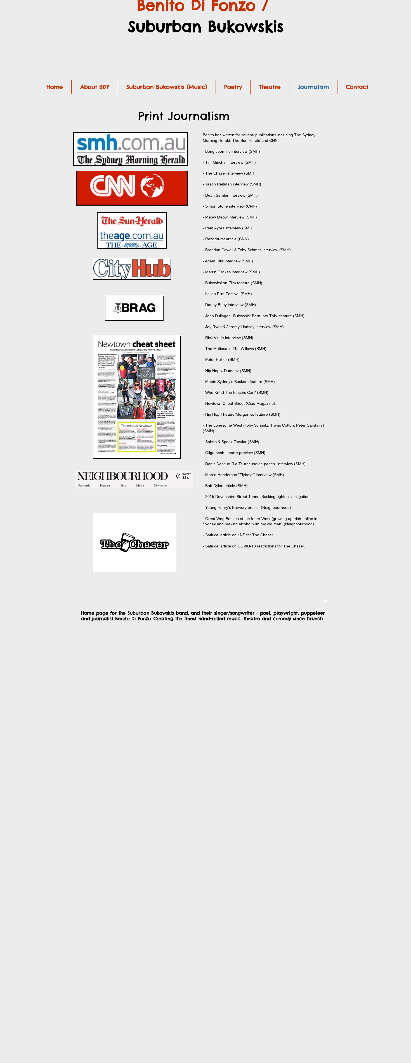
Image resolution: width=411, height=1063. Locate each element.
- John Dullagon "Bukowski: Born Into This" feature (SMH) (253, 316)
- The (208, 173)
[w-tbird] (325, 601)
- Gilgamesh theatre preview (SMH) (234, 452)
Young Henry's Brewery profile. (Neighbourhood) (248, 507)
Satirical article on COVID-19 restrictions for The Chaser (254, 546)
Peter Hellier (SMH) (222, 359)
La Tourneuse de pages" (255, 464)
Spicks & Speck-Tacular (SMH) (232, 441)
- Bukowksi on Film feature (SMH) (232, 283)
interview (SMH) (291, 464)
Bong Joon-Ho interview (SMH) (232, 151)
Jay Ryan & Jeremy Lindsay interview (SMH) (244, 326)
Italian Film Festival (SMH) (228, 293)
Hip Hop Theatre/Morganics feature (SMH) (242, 414)
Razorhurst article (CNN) (227, 239)
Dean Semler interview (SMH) (231, 195)
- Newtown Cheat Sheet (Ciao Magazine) (239, 403)
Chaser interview (228, 173)
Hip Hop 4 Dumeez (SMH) (228, 370)
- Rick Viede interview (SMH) (228, 337)
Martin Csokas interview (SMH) (232, 272)
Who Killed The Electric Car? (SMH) (236, 392)
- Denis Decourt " (218, 464)
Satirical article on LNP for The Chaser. (239, 535)
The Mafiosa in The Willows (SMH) (235, 348)
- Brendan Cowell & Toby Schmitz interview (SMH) (247, 250)
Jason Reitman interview (227, 184)
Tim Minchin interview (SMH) (230, 162)
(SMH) (249, 173)
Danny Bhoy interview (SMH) (230, 304)
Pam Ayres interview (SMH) (229, 228)
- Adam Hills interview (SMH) (228, 261)
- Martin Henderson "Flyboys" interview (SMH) (243, 474)
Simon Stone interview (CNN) (231, 206)
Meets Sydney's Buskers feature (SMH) (239, 381)
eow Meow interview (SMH (232, 217)
